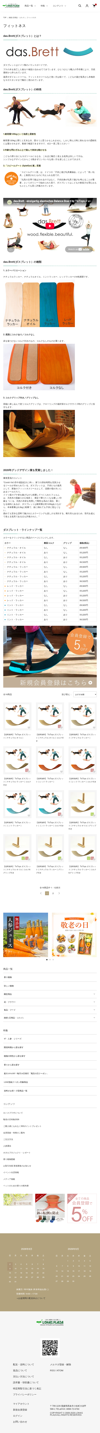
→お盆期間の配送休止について (30, 1298)
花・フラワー (10, 1002)
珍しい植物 (9, 986)
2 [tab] (50, 959)
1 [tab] (47, 959)
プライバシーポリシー (24, 1394)
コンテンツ (58, 6)
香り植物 (8, 977)
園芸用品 (8, 994)
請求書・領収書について (26, 1382)
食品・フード (10, 1010)
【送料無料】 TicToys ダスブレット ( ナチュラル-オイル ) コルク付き (50, 737)
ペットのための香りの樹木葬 (16, 1185)
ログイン (17, 1416)
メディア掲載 (9, 1179)
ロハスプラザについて (13, 1112)
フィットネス (31, 17)
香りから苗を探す (12, 1065)
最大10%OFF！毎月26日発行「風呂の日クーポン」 (26, 1073)
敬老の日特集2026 (11, 1119)
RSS (52, 1370)
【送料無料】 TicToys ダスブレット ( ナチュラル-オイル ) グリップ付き (82, 825)
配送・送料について (23, 1364)
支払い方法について (23, 1376)
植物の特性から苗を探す (14, 1056)
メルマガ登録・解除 (60, 1364)
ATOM (60, 1370)
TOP (4, 17)
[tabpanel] (25, 935)
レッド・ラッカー (15, 585)
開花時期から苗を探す (13, 1047)
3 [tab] (53, 959)
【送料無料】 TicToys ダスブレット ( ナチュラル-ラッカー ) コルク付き (17, 781)
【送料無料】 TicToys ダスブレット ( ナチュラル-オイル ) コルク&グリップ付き (17, 869)
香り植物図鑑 (9, 1159)
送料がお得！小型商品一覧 (15, 1091)
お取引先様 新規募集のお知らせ (17, 1165)
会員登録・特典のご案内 (14, 1132)
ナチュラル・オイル (16, 547)
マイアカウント (21, 1404)
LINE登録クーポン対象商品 (16, 1082)
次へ (59, 893)
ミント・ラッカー (15, 605)
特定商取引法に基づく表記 (27, 1388)
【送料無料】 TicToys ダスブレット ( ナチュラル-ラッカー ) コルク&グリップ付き (82, 869)
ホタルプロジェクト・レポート (17, 1152)
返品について (20, 1370)
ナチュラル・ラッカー (17, 566)
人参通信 (7, 1145)
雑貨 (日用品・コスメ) (16, 17)
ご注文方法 (8, 1139)
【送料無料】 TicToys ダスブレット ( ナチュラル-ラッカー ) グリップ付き (50, 869)
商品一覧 (29, 6)
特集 (43, 6)
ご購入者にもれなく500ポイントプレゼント (22, 1126)
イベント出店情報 (11, 1172)
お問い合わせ (20, 1421)
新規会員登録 (20, 1409)
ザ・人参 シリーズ (12, 1039)
